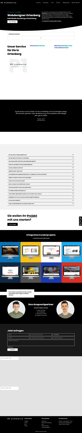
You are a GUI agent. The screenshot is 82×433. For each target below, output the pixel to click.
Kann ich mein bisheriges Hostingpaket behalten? (21, 203)
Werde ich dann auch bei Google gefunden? (20, 177)
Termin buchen (66, 2)
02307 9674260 (76, 2)
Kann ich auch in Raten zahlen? (17, 181)
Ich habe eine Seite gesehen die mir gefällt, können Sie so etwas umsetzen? (28, 174)
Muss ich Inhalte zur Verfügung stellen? (19, 184)
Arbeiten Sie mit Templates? (16, 171)
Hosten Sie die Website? (14, 200)
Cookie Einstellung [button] (46, 427)
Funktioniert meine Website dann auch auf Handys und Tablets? (25, 194)
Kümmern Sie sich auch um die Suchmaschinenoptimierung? (24, 197)
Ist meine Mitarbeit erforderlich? (17, 190)
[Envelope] (80, 224)
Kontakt (58, 2)
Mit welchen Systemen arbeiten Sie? (18, 155)
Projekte (38, 2)
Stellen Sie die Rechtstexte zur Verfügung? (20, 187)
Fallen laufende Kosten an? (16, 168)
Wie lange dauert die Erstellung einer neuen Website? (22, 161)
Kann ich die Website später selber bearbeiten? (20, 164)
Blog (52, 2)
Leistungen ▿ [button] (46, 2)
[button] (41, 154)
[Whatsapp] (80, 221)
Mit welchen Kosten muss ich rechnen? (19, 158)
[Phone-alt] (80, 217)
